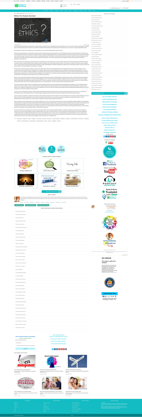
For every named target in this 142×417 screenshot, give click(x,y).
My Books (21, 202)
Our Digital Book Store (75, 402)
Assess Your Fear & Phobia (20, 259)
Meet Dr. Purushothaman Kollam (21, 324)
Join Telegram (64, 6)
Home (15, 13)
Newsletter (16, 402)
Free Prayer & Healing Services (21, 282)
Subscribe (25, 348)
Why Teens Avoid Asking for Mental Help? (48, 369)
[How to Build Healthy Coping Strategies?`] (26, 367)
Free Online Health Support (20, 285)
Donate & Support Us (109, 130)
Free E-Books (64, 202)
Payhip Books (52, 202)
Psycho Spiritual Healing (19, 230)
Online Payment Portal (110, 125)
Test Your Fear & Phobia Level (110, 122)
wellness (59, 120)
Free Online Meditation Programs (21, 272)
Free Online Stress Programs (20, 266)
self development (74, 118)
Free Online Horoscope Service (21, 311)
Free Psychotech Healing (20, 233)
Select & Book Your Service (20, 327)
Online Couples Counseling (20, 224)
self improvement (25, 120)
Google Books (32, 202)
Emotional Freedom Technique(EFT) (21, 246)
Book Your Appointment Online (20, 211)
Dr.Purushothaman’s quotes (109, 250)
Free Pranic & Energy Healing (20, 256)
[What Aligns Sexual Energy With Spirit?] (77, 389)
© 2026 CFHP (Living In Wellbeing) (19, 415)
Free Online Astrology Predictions (21, 308)
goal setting (19, 118)
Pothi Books (47, 202)
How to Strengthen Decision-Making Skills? (22, 391)
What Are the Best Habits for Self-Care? (73, 369)
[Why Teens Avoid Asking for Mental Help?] (51, 367)
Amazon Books (26, 202)
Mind (85, 10)
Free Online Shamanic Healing (20, 279)
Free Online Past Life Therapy (20, 317)
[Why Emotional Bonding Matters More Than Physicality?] (51, 389)
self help (19, 120)
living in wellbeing (55, 118)
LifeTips (70, 10)
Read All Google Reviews (109, 212)
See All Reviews (109, 210)
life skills (44, 118)
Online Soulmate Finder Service (21, 314)
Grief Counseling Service (109, 99)
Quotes (89, 10)
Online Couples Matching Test (110, 118)
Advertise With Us (109, 127)
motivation (68, 118)
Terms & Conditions (75, 411)
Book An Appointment (59, 341)
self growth (86, 118)
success (49, 120)
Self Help (51, 10)
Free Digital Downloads (58, 343)
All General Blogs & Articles (20, 13)
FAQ (15, 411)
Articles (93, 10)
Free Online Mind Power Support (21, 301)
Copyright (44, 411)
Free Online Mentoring (109, 109)
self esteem (81, 118)
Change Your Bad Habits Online (96, 21)
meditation (62, 118)
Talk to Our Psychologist (19, 243)
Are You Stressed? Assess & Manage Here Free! (59, 335)
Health (61, 10)
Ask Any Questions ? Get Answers (21, 321)
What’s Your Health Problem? (20, 288)
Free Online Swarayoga (19, 275)
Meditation (75, 10)
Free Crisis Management (110, 104)
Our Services (45, 10)
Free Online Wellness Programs (96, 66)
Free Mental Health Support (20, 298)
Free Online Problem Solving (20, 295)
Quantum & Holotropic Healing (20, 237)
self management (40, 120)
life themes (49, 118)
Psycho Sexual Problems (109, 107)
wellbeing (54, 120)
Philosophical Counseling (109, 102)
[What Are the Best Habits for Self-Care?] (77, 367)
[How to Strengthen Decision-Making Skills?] (26, 389)
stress (45, 120)
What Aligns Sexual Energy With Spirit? (73, 391)
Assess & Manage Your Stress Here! (109, 115)
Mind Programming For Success (96, 40)
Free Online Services (46, 402)
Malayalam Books (58, 202)
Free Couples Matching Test (20, 253)
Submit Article (19, 205)
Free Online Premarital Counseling (21, 227)
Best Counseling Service (19, 217)
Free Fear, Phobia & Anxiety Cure (96, 48)
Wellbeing (56, 10)
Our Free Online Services (59, 339)
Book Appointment (30, 205)
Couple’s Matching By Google (109, 120)
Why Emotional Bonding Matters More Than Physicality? (51, 391)
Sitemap (72, 415)
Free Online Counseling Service (21, 214)
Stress (66, 10)
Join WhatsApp (64, 4)
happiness (25, 118)
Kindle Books (38, 202)
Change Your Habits (43, 205)
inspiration (34, 118)
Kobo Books (42, 202)
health (29, 118)
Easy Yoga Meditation (19, 269)
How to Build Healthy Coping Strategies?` (22, 369)
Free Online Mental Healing (20, 240)
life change (39, 118)
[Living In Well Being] (20, 6)
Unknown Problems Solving (110, 112)
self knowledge (32, 120)
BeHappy (81, 10)
